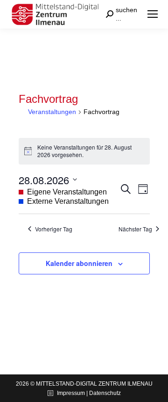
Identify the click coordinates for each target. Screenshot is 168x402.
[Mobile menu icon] (153, 14)
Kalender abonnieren (79, 263)
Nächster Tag (135, 229)
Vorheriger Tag (53, 229)
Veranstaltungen (52, 111)
